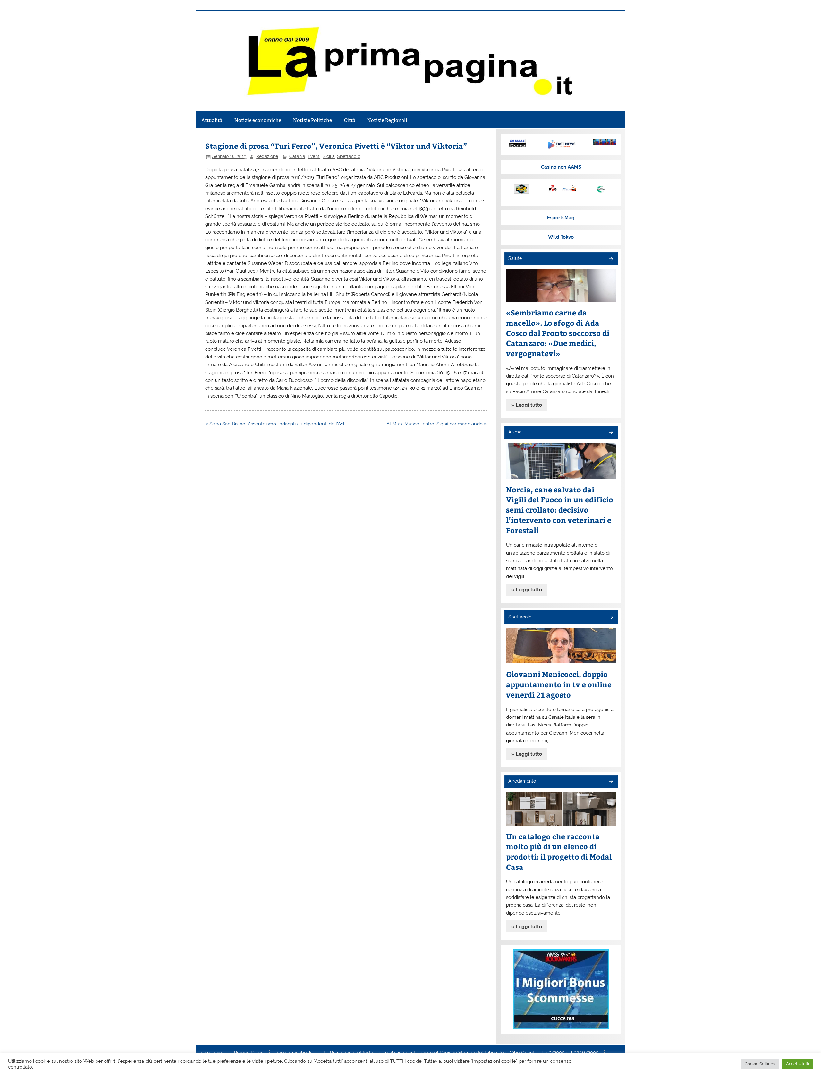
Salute (515, 258)
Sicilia (329, 156)
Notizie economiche (257, 120)
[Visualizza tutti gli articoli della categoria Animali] (611, 432)
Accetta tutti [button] (797, 1064)
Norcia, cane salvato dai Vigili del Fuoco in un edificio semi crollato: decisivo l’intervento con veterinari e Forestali (559, 509)
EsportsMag (561, 218)
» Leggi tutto (526, 405)
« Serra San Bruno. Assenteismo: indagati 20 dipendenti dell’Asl (274, 424)
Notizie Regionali (387, 120)
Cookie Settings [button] (760, 1064)
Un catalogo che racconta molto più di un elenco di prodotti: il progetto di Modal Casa (559, 851)
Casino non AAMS (561, 167)
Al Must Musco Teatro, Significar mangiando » (436, 424)
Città (349, 120)
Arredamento (522, 781)
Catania (297, 156)
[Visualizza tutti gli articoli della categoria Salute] (611, 259)
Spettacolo (348, 156)
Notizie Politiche (312, 120)
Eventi (314, 156)
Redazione (267, 156)
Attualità (211, 120)
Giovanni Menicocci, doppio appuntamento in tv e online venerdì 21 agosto (559, 684)
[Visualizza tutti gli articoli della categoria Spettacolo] (611, 617)
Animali (516, 431)
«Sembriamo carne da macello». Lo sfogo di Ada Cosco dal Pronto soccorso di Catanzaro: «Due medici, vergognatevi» (557, 332)
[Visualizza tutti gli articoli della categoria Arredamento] (611, 782)
